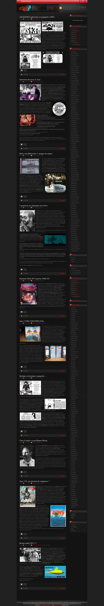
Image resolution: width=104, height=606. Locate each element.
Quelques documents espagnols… (33, 376)
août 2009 (73, 250)
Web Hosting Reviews (58, 605)
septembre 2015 (74, 118)
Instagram (73, 257)
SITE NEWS (40, 545)
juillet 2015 (73, 122)
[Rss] (61, 8)
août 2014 (73, 143)
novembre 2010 (74, 222)
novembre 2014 (74, 137)
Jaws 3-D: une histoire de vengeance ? (34, 481)
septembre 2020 (74, 72)
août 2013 (73, 158)
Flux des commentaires (76, 272)
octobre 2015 (73, 116)
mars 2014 (73, 149)
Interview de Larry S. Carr (30, 79)
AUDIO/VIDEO (34, 323)
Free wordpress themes (48, 605)
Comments (25, 74)
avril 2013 (73, 166)
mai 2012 (73, 187)
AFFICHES (73, 29)
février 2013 (73, 170)
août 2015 (73, 120)
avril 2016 (73, 109)
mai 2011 (73, 210)
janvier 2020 (73, 78)
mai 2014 (73, 145)
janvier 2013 (73, 172)
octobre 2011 (73, 200)
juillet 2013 (73, 160)
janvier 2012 (73, 195)
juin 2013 (73, 162)
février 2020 (73, 76)
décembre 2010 (74, 220)
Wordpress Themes (65, 604)
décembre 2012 (74, 174)
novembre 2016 (74, 101)
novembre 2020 (74, 68)
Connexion (73, 268)
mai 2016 (73, 107)
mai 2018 (73, 91)
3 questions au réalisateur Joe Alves (34, 205)
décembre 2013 (74, 155)
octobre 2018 (73, 89)
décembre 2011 (74, 197)
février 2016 (73, 112)
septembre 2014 (74, 141)
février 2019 (73, 86)
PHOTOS (33, 155)
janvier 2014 (73, 153)
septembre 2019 (74, 84)
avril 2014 (73, 147)
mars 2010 (73, 237)
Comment (24, 537)
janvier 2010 (73, 241)
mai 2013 (73, 164)
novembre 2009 (74, 245)
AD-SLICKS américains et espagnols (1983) (37, 17)
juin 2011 (73, 208)
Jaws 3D (19, 1)
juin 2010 (73, 231)
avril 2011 (73, 212)
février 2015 (73, 132)
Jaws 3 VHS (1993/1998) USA (32, 321)
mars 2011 (73, 214)
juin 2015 (73, 124)
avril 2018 (73, 93)
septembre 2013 (74, 156)
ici (54, 163)
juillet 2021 (73, 57)
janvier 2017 (73, 97)
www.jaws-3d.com (27, 567)
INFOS (33, 81)
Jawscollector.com (45, 562)
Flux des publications (75, 270)
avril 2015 (73, 128)
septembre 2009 (74, 248)
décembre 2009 (74, 243)
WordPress (73, 530)
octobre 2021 (73, 53)
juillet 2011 (73, 206)
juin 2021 (73, 59)
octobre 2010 (73, 223)
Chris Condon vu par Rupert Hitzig (33, 440)
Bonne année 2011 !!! (28, 543)
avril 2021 (73, 63)
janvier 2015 (73, 133)
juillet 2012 (73, 183)
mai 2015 (73, 126)
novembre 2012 (74, 176)
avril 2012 (73, 189)
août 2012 (73, 181)
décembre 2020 (74, 66)
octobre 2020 (73, 70)
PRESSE (33, 280)
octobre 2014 (73, 139)
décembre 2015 (74, 114)
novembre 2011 (74, 199)
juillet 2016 (73, 103)
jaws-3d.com (19, 602)
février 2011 (73, 216)
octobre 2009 (73, 246)
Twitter (72, 261)
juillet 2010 (73, 229)
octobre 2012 (73, 177)
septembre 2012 (74, 179)
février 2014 (73, 151)
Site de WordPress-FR (75, 274)
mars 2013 (73, 168)
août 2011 (73, 204)
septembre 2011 (74, 202)
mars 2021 (73, 64)
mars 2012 (73, 191)
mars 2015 (73, 130)
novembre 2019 (74, 80)
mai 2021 (73, 61)
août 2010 (73, 227)
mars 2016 (73, 110)
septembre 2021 (74, 55)
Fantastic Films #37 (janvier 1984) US (35, 278)
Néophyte (73, 259)
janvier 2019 (73, 87)
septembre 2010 (74, 225)
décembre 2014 (74, 135)
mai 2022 (73, 51)
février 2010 (73, 239)
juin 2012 (73, 185)
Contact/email (34, 545)
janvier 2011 (73, 218)
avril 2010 (73, 235)
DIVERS (33, 483)
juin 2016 (73, 105)
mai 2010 (73, 233)
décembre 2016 (74, 99)
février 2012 (73, 193)
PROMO (73, 40)
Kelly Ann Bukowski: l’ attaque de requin (36, 153)
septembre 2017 (74, 95)
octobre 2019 (73, 82)
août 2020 (73, 74)
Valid (74, 526)
